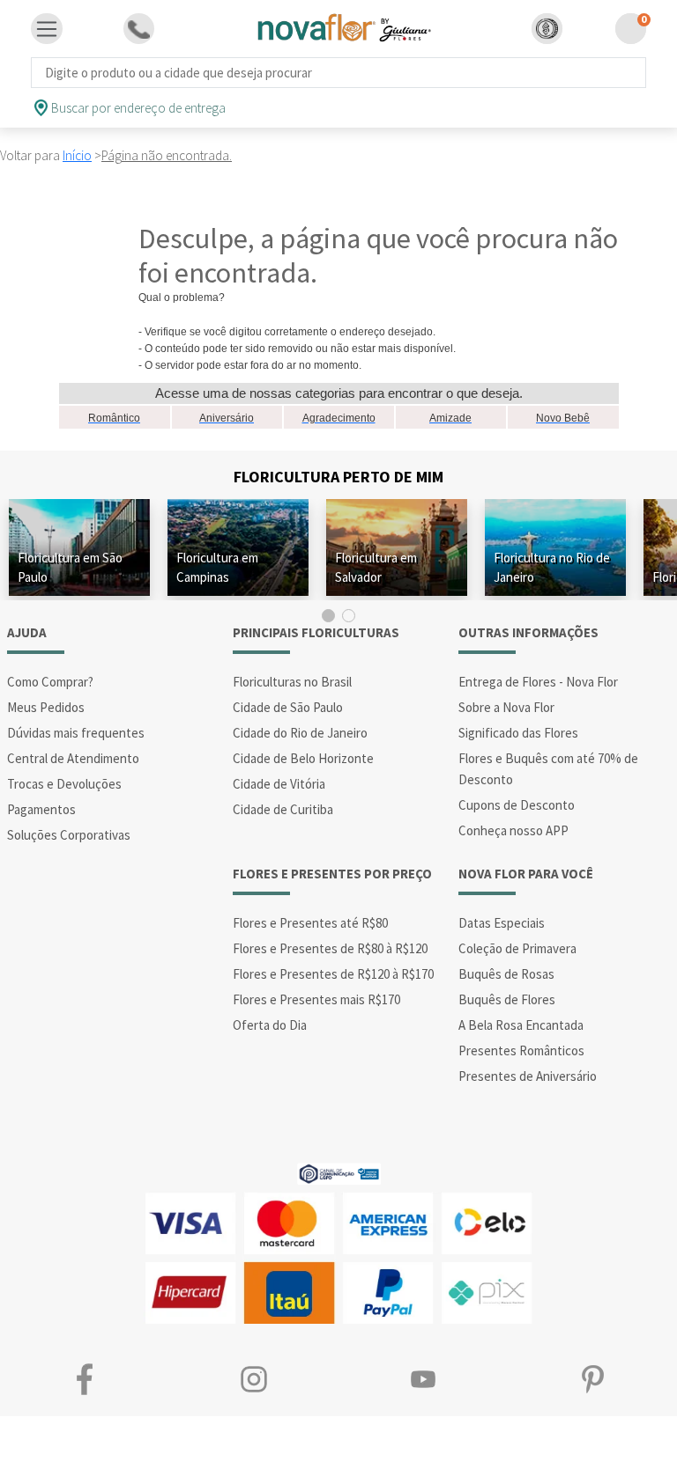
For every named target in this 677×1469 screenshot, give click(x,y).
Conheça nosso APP (513, 830)
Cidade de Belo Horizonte (303, 758)
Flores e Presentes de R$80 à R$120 (330, 948)
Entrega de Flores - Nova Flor (538, 681)
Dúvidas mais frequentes (76, 732)
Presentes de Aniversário (527, 1076)
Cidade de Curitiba (283, 809)
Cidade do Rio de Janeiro (300, 732)
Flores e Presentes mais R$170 (316, 999)
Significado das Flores (518, 732)
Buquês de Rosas (506, 974)
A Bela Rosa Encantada (521, 1025)
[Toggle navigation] (47, 29)
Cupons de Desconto (516, 805)
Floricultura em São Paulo (70, 567)
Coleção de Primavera (517, 948)
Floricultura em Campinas (217, 567)
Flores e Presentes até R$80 (310, 922)
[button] (547, 28)
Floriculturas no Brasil (292, 681)
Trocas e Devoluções (64, 783)
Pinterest (592, 1379)
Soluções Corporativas (68, 834)
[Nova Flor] (342, 28)
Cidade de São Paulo (288, 707)
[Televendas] (138, 28)
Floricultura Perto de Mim (338, 476)
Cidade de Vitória (279, 783)
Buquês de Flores (506, 999)
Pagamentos (41, 809)
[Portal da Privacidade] (339, 1172)
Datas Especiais (501, 922)
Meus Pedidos (46, 707)
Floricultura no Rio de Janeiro (552, 567)
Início (77, 155)
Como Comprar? (50, 681)
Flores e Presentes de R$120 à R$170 (333, 974)
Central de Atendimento (73, 758)
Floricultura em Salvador (376, 567)
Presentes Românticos (521, 1050)
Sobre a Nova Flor (506, 707)
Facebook (84, 1379)
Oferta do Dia (270, 1025)
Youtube (423, 1379)
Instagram (253, 1379)
